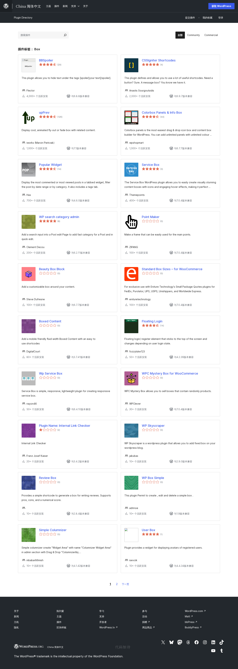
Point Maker (150, 217)
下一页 (125, 584)
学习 (101, 610)
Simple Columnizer (53, 530)
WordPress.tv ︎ (108, 627)
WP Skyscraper (153, 425)
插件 (59, 621)
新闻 (16, 616)
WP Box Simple (153, 478)
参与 (144, 610)
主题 (59, 616)
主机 (16, 621)
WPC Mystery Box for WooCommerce (170, 373)
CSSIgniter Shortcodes (159, 60)
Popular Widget (50, 165)
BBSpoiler (46, 60)
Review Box (47, 478)
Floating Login (152, 321)
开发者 (103, 621)
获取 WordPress (221, 6)
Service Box (150, 165)
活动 (144, 616)
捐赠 (146, 621)
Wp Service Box (50, 373)
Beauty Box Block (52, 269)
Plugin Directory (23, 17)
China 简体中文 (55, 647)
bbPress (191, 621)
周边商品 (148, 627)
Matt (189, 616)
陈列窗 (60, 610)
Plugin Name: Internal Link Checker (64, 425)
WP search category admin (59, 217)
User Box (148, 530)
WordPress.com (195, 610)
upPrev (44, 112)
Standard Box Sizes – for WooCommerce (172, 269)
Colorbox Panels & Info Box (162, 112)
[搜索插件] (65, 35)
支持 (101, 616)
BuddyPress (193, 627)
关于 (16, 610)
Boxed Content (50, 321)
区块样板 (61, 627)
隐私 (16, 627)
